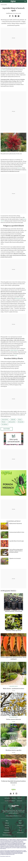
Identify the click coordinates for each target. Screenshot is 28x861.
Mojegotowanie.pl (7, 832)
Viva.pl (20, 827)
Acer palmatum (4, 424)
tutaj (9, 856)
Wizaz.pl (20, 830)
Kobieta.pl (7, 823)
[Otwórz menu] (1, 1)
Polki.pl (20, 823)
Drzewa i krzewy (5, 419)
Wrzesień (3, 422)
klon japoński (20, 422)
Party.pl (20, 820)
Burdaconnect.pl (20, 832)
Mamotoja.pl (7, 830)
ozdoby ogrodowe (11, 422)
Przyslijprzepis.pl (20, 825)
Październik (13, 419)
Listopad (19, 419)
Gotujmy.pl (7, 827)
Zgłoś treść (6, 429)
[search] (25, 1)
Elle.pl (7, 820)
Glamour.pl (7, 825)
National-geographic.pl (7, 835)
